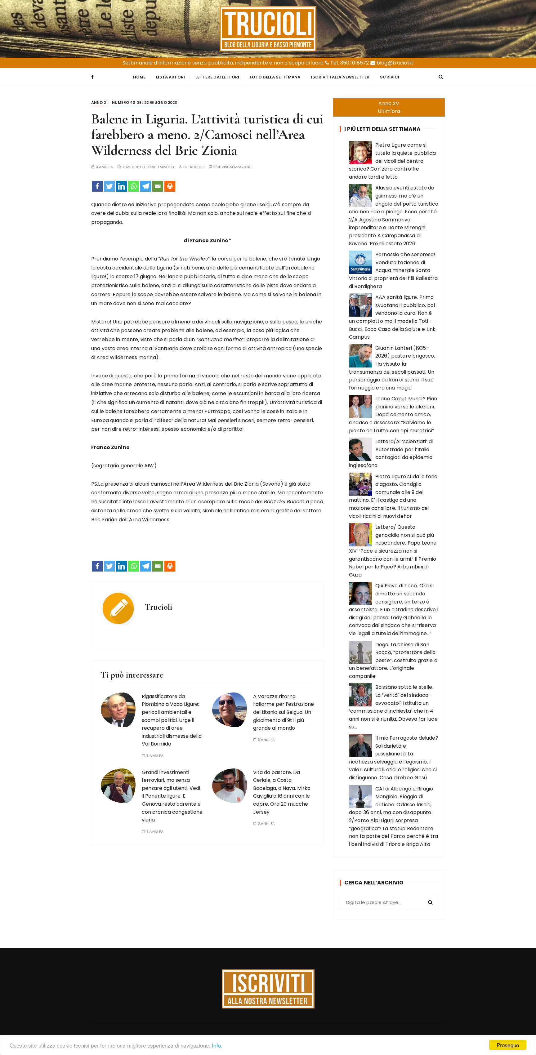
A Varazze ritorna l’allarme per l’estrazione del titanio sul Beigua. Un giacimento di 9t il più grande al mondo (283, 712)
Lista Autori (170, 77)
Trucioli (196, 167)
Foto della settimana (275, 77)
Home (139, 77)
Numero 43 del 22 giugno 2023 (144, 102)
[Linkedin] (121, 186)
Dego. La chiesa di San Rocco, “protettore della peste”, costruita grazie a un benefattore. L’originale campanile (393, 660)
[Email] (157, 186)
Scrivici (389, 77)
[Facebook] (97, 186)
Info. (217, 1045)
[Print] (169, 186)
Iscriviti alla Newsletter (340, 77)
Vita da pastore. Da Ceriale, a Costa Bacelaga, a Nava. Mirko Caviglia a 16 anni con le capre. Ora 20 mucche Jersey (281, 792)
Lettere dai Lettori (217, 77)
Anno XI (99, 102)
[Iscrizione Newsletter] (268, 988)
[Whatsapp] (133, 186)
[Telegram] (145, 186)
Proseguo (508, 1045)
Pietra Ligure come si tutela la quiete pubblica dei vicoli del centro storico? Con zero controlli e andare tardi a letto (392, 160)
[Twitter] (109, 186)
